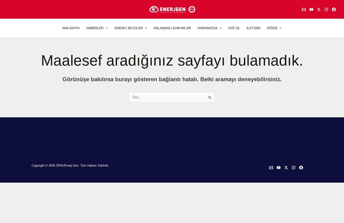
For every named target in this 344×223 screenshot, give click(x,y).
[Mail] (271, 168)
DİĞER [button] (272, 28)
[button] (105, 28)
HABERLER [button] (94, 28)
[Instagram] (326, 9)
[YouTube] (311, 9)
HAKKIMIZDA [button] (207, 28)
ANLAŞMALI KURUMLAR (172, 28)
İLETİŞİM (253, 28)
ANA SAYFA (71, 28)
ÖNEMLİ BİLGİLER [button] (128, 28)
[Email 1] (304, 9)
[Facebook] (334, 9)
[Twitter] (319, 9)
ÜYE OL (234, 28)
